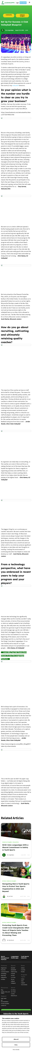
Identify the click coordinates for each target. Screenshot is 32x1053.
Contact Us (3, 1005)
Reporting (3, 975)
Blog (2, 990)
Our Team (13, 992)
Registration (4, 968)
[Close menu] (29, 2)
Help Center (3, 998)
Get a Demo (23, 2)
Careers (13, 993)
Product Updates (5, 1003)
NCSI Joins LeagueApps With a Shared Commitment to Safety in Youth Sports (15, 847)
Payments (3, 970)
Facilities (3, 979)
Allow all (16, 1039)
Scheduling (3, 973)
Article (4, 881)
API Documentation (4, 1001)
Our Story (13, 990)
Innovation (16, 842)
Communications (5, 971)
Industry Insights (7, 842)
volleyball (15, 85)
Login (17, 2)
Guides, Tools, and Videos (5, 992)
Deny (16, 1045)
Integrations (4, 977)
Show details (16, 1049)
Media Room (14, 995)
